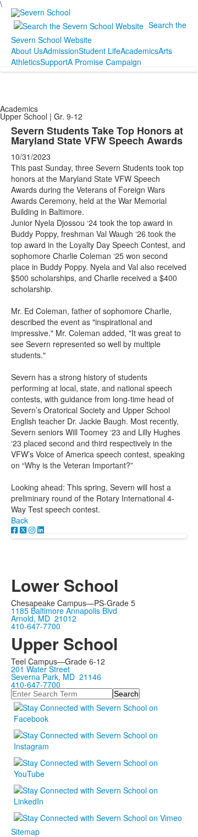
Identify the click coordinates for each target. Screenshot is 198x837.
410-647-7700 (36, 625)
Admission (61, 50)
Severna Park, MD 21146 (56, 676)
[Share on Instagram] (33, 529)
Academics (139, 50)
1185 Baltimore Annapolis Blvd (64, 610)
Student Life (99, 50)
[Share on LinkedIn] (40, 529)
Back (19, 520)
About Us (27, 50)
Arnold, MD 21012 (43, 618)
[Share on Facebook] (15, 529)
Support (54, 61)
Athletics (25, 61)
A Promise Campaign (104, 61)
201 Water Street (40, 668)
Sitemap (25, 831)
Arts (165, 50)
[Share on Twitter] (24, 529)
